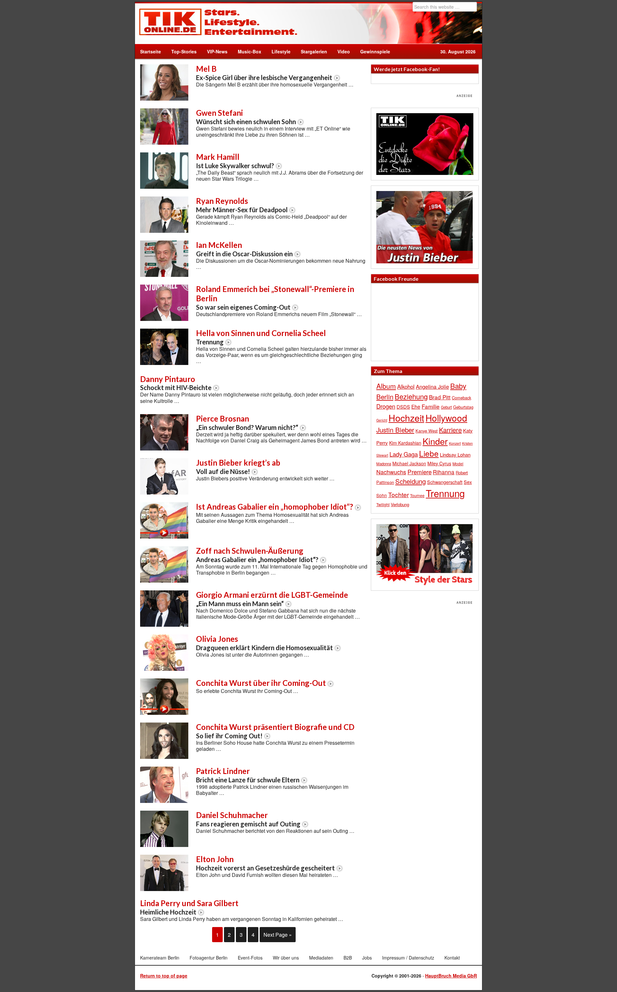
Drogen (385, 406)
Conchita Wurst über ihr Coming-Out (261, 682)
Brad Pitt (440, 397)
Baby (458, 386)
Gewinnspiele (375, 51)
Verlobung (400, 504)
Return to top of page (163, 975)
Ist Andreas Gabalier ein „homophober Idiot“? (274, 506)
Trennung (445, 493)
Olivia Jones (264, 642)
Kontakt (452, 957)
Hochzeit (406, 417)
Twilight (382, 504)
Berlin (384, 396)
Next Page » (278, 934)
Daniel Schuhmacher (248, 819)
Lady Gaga (403, 454)
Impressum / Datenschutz (408, 957)
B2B (348, 957)
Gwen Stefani (246, 116)
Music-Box (247, 51)
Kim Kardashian (405, 443)
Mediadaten (321, 957)
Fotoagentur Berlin (209, 957)
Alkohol (406, 386)
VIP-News (217, 51)
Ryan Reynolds (242, 205)
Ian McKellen (244, 249)
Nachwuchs (391, 472)
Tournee (417, 495)
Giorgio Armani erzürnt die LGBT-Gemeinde (272, 598)
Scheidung (410, 481)
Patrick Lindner (248, 775)
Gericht (381, 420)
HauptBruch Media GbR (451, 975)
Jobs (367, 957)
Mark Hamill (235, 160)
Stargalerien (314, 51)
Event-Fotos (250, 957)
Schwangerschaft (444, 481)
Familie (431, 406)
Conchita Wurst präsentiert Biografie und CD (275, 731)
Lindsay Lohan (455, 454)
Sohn (381, 495)
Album (386, 386)
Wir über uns (286, 957)
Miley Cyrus (439, 463)
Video (341, 51)
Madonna (383, 463)
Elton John (265, 863)
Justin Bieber (395, 429)
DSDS (403, 406)
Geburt (446, 407)
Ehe (415, 406)
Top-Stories (184, 51)
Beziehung (411, 396)
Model (457, 463)
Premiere (419, 471)
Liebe (429, 453)
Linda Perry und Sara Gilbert (189, 907)
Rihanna (443, 472)
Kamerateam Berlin (159, 957)
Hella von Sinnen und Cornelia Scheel (261, 337)
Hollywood (446, 417)
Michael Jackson (409, 463)
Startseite (150, 51)
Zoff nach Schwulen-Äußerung (257, 554)
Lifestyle (278, 51)
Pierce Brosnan (247, 422)
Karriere (450, 429)
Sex (468, 481)
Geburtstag (463, 407)
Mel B (264, 72)
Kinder (435, 441)
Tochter (398, 494)
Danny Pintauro (175, 383)
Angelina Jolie (432, 386)
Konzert (455, 443)
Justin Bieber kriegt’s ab (238, 466)
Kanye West (427, 431)
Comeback (461, 398)
